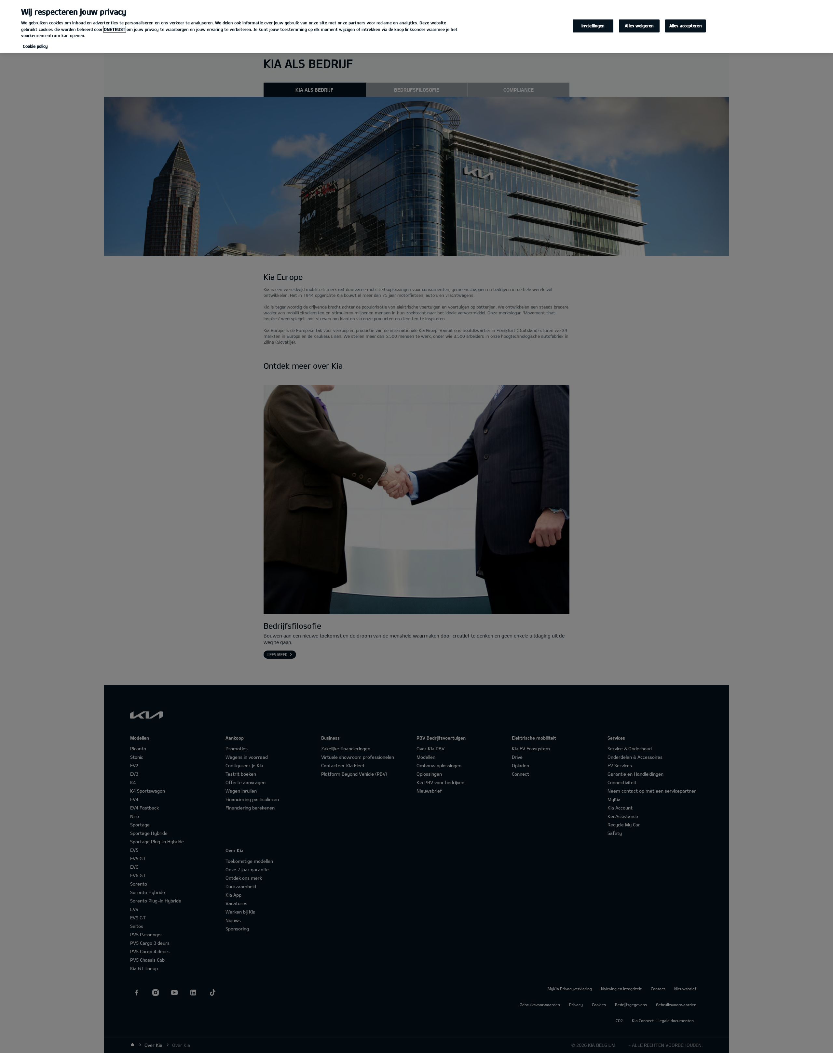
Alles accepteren (685, 25)
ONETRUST (114, 29)
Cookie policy (35, 46)
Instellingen (593, 25)
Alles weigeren (639, 25)
